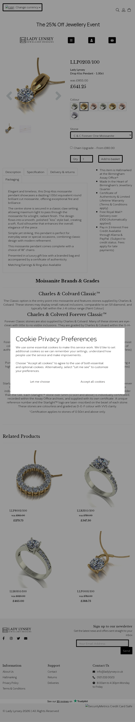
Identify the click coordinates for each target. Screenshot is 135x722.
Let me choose (40, 381)
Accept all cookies (93, 381)
